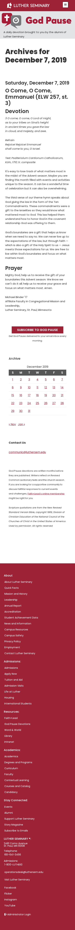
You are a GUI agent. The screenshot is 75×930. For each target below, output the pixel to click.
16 (21, 395)
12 (45, 387)
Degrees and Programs (18, 762)
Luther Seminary (33, 5)
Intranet (9, 742)
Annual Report (12, 605)
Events (8, 807)
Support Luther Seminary (19, 818)
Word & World (12, 730)
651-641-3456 (12, 854)
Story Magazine (13, 824)
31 (29, 411)
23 (20, 403)
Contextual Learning (16, 780)
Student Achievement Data (21, 617)
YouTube (9, 905)
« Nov (12, 424)
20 (54, 395)
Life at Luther (12, 691)
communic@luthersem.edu (27, 452)
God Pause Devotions (17, 724)
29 (12, 411)
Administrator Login (19, 914)
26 (45, 403)
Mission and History (15, 594)
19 (45, 395)
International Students (18, 703)
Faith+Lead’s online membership (46, 493)
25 (37, 403)
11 (37, 387)
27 (54, 403)
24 (29, 403)
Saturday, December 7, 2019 (37, 83)
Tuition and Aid (13, 679)
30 (20, 411)
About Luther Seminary (18, 582)
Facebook (10, 887)
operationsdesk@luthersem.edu (23, 872)
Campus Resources (16, 629)
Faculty (8, 774)
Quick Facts (11, 588)
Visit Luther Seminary (17, 879)
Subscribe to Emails (16, 830)
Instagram (10, 899)
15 (12, 395)
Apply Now (10, 674)
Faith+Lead (11, 718)
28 (62, 403)
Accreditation (12, 611)
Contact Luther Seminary (19, 653)
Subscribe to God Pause (37, 330)
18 (37, 395)
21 (62, 395)
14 (62, 387)
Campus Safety (14, 635)
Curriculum (11, 768)
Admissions (11, 668)
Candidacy (11, 792)
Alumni (8, 812)
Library (8, 736)
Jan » (21, 424)
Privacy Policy (12, 641)
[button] (65, 5)
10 (29, 387)
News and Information (17, 623)
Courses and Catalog (17, 786)
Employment (12, 647)
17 (29, 395)
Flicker (8, 893)
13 (54, 387)
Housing (9, 697)
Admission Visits (14, 685)
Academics (11, 756)
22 (12, 403)
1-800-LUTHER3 (13, 864)
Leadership (10, 600)
